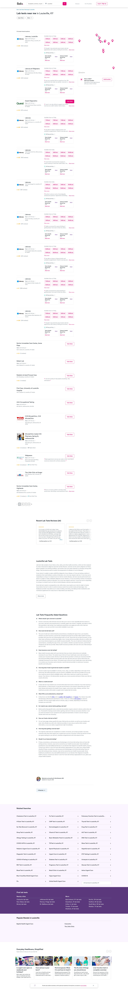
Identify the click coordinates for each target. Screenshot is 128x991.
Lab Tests (21, 9)
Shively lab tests (21, 904)
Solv (18, 9)
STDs (53, 697)
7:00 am (70, 42)
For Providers (88, 3)
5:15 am (48, 39)
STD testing (77, 698)
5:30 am (55, 39)
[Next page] (31, 504)
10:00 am (70, 152)
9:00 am (70, 74)
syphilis (61, 697)
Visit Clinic (70, 101)
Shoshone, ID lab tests (72, 909)
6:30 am (55, 42)
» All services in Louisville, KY (91, 883)
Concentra (68, 924)
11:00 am (70, 156)
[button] (100, 41)
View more (46, 45)
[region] (96, 51)
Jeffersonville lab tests (46, 899)
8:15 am (48, 74)
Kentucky (27, 9)
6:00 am (70, 39)
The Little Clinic (69, 926)
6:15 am (48, 42)
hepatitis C (69, 697)
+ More (60, 539)
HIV (64, 697)
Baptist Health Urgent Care (25, 924)
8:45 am (63, 74)
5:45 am (63, 39)
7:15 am (48, 71)
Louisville (32, 9)
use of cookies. (84, 985)
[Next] (90, 520)
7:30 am (55, 71)
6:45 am (63, 42)
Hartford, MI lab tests (95, 902)
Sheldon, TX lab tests (95, 906)
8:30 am (55, 74)
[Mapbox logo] (81, 72)
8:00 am (70, 71)
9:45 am (63, 152)
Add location (107, 79)
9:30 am (55, 152)
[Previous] (88, 520)
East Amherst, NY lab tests (73, 899)
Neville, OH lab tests (95, 899)
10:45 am (63, 156)
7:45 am (63, 71)
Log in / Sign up (102, 3)
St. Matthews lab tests (46, 904)
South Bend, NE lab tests (96, 904)
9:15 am (48, 152)
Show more (71, 49)
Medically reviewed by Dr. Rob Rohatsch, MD (53, 778)
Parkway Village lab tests (47, 902)
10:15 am (47, 156)
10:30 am (55, 156)
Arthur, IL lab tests (71, 904)
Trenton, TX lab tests (71, 906)
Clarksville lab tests (22, 899)
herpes (76, 697)
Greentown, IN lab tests (72, 902)
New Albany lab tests (23, 902)
